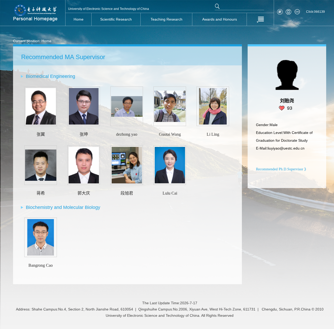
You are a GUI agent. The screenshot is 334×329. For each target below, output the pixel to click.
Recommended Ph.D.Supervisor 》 (282, 169)
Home (46, 41)
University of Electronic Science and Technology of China (108, 9)
